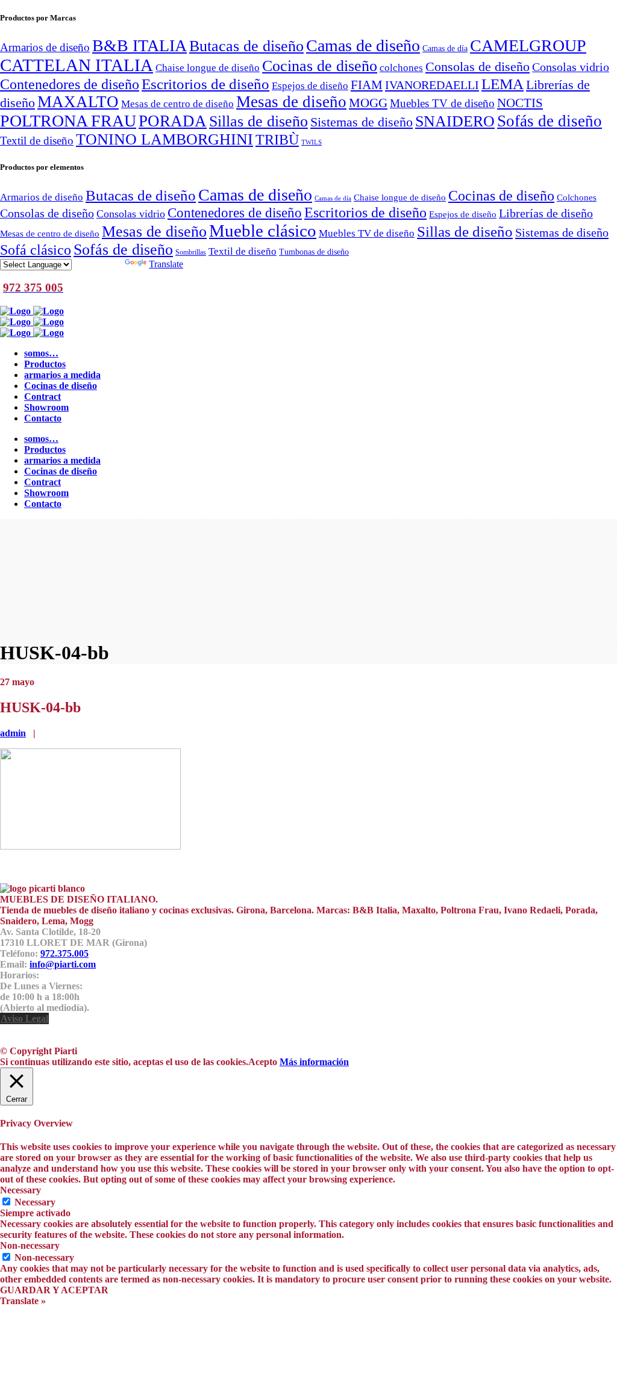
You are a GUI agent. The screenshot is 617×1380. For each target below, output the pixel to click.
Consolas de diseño (477, 67)
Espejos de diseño (310, 85)
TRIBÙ (277, 140)
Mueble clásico (262, 230)
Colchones (577, 197)
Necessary (34, 1202)
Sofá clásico (35, 249)
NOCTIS (520, 103)
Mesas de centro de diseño (177, 104)
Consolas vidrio (570, 66)
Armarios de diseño (45, 47)
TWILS (311, 142)
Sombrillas (190, 252)
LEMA (502, 83)
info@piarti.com (63, 964)
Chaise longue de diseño (207, 67)
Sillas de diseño (258, 121)
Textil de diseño (37, 140)
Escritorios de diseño (205, 83)
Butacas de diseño (246, 46)
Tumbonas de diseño (314, 251)
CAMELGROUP (528, 45)
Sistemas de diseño (361, 122)
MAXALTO (78, 102)
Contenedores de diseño (69, 84)
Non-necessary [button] (30, 1245)
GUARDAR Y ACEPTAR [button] (54, 1290)
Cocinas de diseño (319, 66)
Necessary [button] (20, 1190)
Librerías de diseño (546, 213)
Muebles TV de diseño (442, 103)
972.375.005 (64, 953)
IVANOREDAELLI (432, 85)
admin (13, 733)
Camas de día (445, 48)
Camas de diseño (363, 45)
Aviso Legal (24, 1018)
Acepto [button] (262, 1062)
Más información (314, 1062)
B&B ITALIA (139, 45)
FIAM (367, 85)
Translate (166, 264)
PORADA (173, 121)
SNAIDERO (455, 121)
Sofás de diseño (549, 121)
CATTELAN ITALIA (76, 65)
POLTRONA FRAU (68, 120)
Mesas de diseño (291, 102)
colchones (401, 67)
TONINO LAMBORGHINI (164, 139)
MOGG (368, 103)
